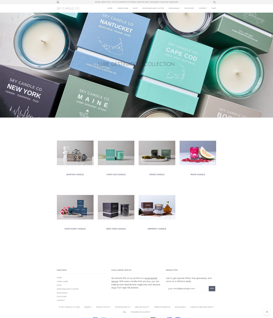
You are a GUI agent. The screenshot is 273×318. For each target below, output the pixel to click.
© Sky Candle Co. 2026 (69, 307)
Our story (189, 8)
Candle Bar (122, 8)
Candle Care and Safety (202, 307)
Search (88, 307)
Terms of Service (162, 307)
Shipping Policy (123, 307)
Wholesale (174, 8)
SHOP (135, 8)
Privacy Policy (103, 307)
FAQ (124, 312)
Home (110, 8)
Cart (214, 8)
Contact (203, 8)
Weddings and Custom (153, 8)
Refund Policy (142, 307)
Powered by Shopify (140, 312)
